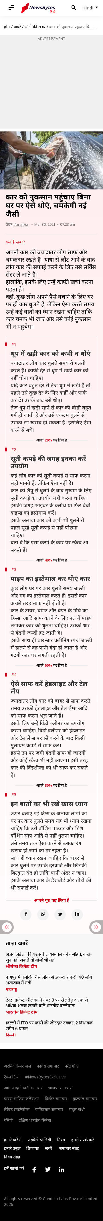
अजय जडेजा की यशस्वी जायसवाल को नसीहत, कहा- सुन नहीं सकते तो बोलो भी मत (49, 957)
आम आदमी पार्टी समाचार (23, 1087)
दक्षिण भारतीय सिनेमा (35, 1120)
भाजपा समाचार (60, 1087)
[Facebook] (25, 914)
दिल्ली (11, 1035)
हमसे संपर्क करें (82, 1139)
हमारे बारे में (13, 1139)
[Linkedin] (77, 914)
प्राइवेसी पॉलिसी (39, 1139)
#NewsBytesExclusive (45, 1077)
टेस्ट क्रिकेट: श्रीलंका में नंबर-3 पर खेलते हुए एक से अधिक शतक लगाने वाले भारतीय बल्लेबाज (47, 1003)
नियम (61, 1139)
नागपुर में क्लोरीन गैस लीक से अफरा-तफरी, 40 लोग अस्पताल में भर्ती (49, 980)
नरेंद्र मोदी (72, 1066)
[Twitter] (60, 914)
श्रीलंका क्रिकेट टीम (21, 966)
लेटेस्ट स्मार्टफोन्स (16, 1109)
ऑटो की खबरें (35, 26)
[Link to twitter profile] (48, 1170)
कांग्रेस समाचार (48, 1066)
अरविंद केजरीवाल (17, 1066)
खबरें (17, 26)
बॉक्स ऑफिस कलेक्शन (21, 1098)
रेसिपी (8, 1120)
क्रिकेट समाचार (56, 1098)
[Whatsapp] (43, 914)
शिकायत (32, 1148)
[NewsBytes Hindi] (38, 8)
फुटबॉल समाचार (85, 1098)
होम (7, 26)
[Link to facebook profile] (34, 1170)
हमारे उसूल (12, 1148)
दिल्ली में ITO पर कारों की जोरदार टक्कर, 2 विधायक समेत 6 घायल (49, 1026)
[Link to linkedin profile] (61, 1170)
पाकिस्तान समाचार (49, 1109)
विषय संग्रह (12, 1157)
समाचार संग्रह (69, 1148)
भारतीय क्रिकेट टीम (21, 1012)
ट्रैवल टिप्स (11, 1077)
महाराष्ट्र (11, 989)
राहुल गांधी (77, 1109)
